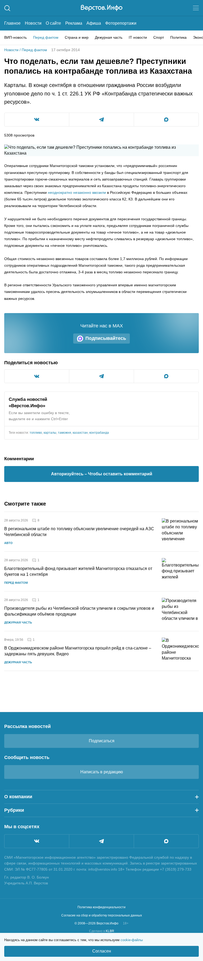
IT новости (138, 37)
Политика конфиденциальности (101, 907)
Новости (33, 23)
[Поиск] (7, 8)
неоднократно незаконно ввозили (77, 192)
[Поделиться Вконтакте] (36, 119)
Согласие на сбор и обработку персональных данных (101, 915)
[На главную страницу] (101, 8)
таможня (64, 433)
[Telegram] (101, 841)
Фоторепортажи (120, 23)
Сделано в (101, 931)
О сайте (53, 23)
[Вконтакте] (36, 841)
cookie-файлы (132, 940)
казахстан (80, 433)
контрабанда (99, 433)
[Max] (166, 841)
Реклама (73, 23)
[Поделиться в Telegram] (101, 119)
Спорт (158, 37)
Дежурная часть (108, 37)
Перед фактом (45, 37)
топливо (36, 433)
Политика (178, 37)
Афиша (93, 23)
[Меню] (196, 8)
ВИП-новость (15, 37)
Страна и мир (77, 37)
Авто (8, 543)
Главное (12, 23)
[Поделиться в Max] (166, 119)
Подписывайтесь (105, 338)
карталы (50, 433)
